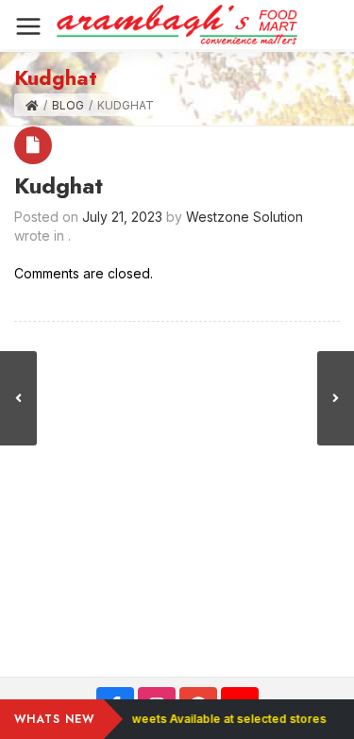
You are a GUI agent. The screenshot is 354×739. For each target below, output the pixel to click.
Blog (68, 105)
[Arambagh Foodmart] (177, 24)
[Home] (32, 105)
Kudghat (58, 185)
